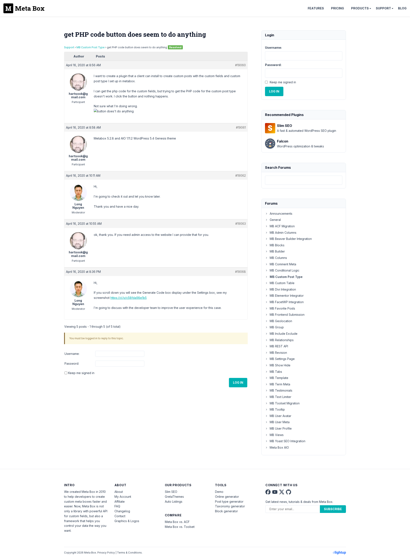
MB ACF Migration (282, 226)
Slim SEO (171, 491)
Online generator (227, 496)
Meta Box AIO (279, 447)
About (118, 491)
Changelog (122, 511)
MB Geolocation (281, 321)
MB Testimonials (281, 390)
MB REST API (279, 346)
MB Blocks (277, 245)
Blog (402, 8)
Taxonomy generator (230, 506)
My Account (122, 496)
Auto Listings (173, 501)
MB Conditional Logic (284, 270)
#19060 (240, 65)
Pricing (337, 8)
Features (316, 8)
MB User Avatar (280, 416)
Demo (219, 491)
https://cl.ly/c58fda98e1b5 (128, 298)
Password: (71, 363)
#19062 (240, 175)
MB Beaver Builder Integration (291, 239)
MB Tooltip (277, 409)
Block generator (226, 511)
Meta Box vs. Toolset (180, 527)
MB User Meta (280, 422)
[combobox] (303, 180)
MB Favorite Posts (282, 308)
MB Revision (278, 352)
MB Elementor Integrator (287, 295)
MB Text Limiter (280, 397)
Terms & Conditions (129, 552)
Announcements (281, 213)
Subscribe (333, 509)
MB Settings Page (282, 359)
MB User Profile (281, 428)
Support (383, 8)
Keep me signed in (81, 373)
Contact (119, 516)
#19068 (240, 271)
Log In (238, 382)
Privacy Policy (106, 552)
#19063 (240, 223)
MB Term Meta (280, 384)
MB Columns (278, 258)
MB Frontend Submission (287, 314)
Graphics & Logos (126, 521)
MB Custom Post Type (90, 47)
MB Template (279, 378)
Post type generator (229, 501)
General (275, 220)
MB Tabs (276, 371)
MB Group (277, 327)
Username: (71, 353)
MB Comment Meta (283, 264)
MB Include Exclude (283, 333)
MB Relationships (282, 340)
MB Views (277, 435)
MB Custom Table (282, 283)
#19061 (241, 127)
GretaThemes (174, 496)
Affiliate (119, 501)
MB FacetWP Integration (287, 302)
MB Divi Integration (283, 289)
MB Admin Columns (283, 232)
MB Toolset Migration (285, 403)
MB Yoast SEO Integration (287, 441)
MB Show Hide (280, 365)
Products (360, 8)
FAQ (117, 506)
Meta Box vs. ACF (177, 522)
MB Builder (277, 251)
